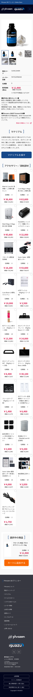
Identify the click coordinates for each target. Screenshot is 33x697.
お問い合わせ (8, 628)
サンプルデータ (8, 617)
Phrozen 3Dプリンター (12, 581)
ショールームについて (10, 624)
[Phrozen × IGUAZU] (12, 9)
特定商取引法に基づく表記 (16, 687)
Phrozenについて (9, 586)
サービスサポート (9, 598)
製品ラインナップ (9, 590)
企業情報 (16, 676)
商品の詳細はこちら (22, 123)
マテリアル (7, 594)
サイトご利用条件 (16, 680)
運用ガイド (7, 613)
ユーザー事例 (8, 605)
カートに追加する (16, 562)
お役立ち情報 (8, 609)
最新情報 (6, 621)
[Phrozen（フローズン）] (16, 637)
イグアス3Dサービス (10, 602)
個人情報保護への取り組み (16, 683)
